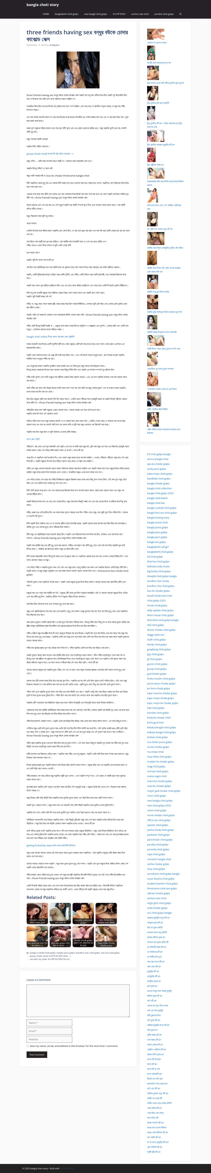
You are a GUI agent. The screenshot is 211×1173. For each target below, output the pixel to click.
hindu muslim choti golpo (161, 678)
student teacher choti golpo (162, 883)
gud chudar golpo (156, 673)
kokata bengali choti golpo (161, 727)
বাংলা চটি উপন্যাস (119, 13)
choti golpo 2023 (156, 600)
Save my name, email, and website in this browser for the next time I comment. (74, 1046)
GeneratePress (67, 1168)
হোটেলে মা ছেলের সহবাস (157, 42)
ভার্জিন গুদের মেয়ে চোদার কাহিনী (159, 1103)
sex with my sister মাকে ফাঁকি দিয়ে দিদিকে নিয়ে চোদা (50, 959)
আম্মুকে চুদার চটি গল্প (155, 922)
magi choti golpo (156, 766)
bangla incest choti (157, 522)
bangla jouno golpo (157, 527)
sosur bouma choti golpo (161, 878)
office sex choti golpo (159, 820)
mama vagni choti (157, 776)
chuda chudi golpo (157, 605)
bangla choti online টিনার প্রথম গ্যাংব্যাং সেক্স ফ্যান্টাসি (50, 336)
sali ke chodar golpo (158, 864)
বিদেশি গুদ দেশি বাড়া (155, 1078)
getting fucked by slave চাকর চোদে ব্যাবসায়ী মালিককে (51, 845)
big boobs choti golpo (159, 571)
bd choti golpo (155, 556)
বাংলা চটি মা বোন (153, 1069)
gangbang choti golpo (159, 649)
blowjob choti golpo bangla (162, 576)
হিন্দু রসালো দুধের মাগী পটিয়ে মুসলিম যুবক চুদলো (165, 83)
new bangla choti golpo (95, 13)
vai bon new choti (140, 13)
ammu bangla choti (157, 459)
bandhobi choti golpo (158, 478)
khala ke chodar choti (159, 717)
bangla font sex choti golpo (162, 512)
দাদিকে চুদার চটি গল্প (154, 995)
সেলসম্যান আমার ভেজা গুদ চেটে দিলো (162, 389)
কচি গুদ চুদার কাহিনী (154, 927)
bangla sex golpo (156, 542)
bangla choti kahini (157, 498)
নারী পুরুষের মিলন (154, 1015)
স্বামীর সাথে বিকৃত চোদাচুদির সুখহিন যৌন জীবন (165, 247)
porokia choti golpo (164, 13)
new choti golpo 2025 (159, 805)
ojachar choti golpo (157, 825)
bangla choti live (156, 503)
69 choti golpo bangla (159, 454)
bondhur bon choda (158, 581)
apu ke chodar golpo (158, 464)
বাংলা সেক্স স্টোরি (33, 439)
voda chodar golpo (157, 908)
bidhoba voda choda (158, 566)
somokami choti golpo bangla (163, 873)
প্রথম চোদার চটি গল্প (155, 1044)
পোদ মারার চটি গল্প (154, 1039)
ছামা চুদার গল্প (152, 986)
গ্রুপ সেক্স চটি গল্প (154, 966)
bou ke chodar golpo (158, 590)
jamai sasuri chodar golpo (161, 683)
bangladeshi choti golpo (66, 13)
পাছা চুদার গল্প (152, 1030)
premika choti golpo (158, 849)
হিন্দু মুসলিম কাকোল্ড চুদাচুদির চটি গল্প (161, 144)
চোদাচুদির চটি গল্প (153, 976)
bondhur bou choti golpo (88, 952)
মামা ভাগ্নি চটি (152, 1117)
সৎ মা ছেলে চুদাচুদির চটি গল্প (157, 1142)
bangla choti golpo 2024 (160, 493)
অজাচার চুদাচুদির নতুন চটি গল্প (158, 917)
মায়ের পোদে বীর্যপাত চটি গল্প (157, 1132)
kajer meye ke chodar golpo (162, 703)
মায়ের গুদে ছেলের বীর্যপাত (157, 1127)
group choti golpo (157, 668)
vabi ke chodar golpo (158, 893)
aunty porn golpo (156, 468)
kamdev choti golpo (158, 712)
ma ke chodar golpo (158, 747)
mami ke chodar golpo (159, 781)
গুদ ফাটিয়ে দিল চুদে (154, 956)
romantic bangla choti (159, 859)
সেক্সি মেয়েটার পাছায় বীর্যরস (157, 409)
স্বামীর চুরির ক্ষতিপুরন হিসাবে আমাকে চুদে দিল (164, 312)
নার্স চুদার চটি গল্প (153, 1020)
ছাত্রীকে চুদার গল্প (154, 981)
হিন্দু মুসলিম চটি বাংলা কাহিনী (158, 103)
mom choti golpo (156, 795)
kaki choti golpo (155, 707)
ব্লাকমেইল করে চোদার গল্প (157, 1083)
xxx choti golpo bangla (159, 912)
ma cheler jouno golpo (159, 742)
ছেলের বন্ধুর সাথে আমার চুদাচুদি (159, 990)
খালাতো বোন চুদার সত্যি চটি (157, 942)
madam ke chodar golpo (160, 761)
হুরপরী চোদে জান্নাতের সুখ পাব (159, 62)
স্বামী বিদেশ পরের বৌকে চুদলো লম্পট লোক (163, 348)
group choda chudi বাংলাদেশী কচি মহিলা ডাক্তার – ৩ (50, 153)
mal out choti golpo (110, 952)
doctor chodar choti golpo (161, 629)
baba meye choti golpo (159, 473)
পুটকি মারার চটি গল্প (154, 1034)
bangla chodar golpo (158, 483)
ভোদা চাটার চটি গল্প (154, 1108)
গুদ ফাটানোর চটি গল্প (154, 951)
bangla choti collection (159, 488)
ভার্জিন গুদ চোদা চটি (154, 1098)
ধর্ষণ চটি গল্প (151, 1000)
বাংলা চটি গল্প (152, 1064)
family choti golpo (157, 644)
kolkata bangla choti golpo (161, 732)
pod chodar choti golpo (160, 839)
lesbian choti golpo (157, 737)
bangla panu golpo (66, 952)
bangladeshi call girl (158, 546)
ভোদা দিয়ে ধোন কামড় (155, 1112)
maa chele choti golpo (159, 756)
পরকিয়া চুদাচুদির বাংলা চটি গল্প (158, 1025)
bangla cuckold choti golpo (43, 952)
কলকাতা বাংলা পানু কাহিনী (157, 932)
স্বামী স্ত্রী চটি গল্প (153, 1151)
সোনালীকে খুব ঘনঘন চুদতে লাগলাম (160, 368)
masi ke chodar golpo (159, 786)
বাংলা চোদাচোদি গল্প (154, 1073)
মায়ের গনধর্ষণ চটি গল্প (155, 1122)
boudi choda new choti (159, 595)
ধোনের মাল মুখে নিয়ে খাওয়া (157, 1005)
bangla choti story (43, 4)
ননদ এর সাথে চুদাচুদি (155, 1010)
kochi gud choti (155, 722)
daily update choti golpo (160, 610)
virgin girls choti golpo (159, 903)
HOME (46, 13)
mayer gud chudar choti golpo (163, 790)
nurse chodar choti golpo (161, 815)
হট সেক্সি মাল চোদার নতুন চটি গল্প (159, 229)
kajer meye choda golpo (160, 698)
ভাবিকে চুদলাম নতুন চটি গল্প (157, 1093)
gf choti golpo (154, 659)
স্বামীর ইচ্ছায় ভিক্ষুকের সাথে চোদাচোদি (162, 332)
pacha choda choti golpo (160, 829)
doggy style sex (155, 634)
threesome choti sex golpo (162, 888)
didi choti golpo (155, 625)
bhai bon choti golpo (158, 561)
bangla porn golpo (157, 537)
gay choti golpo (155, 654)
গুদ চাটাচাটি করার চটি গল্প (156, 947)
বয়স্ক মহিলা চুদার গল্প (155, 1054)
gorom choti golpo (157, 664)
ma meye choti (155, 751)
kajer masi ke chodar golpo (162, 693)
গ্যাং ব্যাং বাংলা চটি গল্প (155, 961)
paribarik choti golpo (158, 834)
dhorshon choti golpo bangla (163, 620)
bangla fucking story (158, 517)
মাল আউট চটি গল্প (154, 1137)
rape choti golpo (156, 854)
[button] (180, 14)
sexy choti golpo (156, 868)
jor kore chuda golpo (158, 688)
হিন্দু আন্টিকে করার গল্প (155, 164)
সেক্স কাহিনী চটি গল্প (154, 1147)
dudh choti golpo (156, 639)
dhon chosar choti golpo (160, 615)
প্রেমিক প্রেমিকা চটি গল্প (156, 1049)
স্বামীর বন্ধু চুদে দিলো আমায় (158, 291)
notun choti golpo (157, 810)
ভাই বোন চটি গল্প (153, 1088)
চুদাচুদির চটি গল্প (153, 971)
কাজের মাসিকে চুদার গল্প (156, 937)
